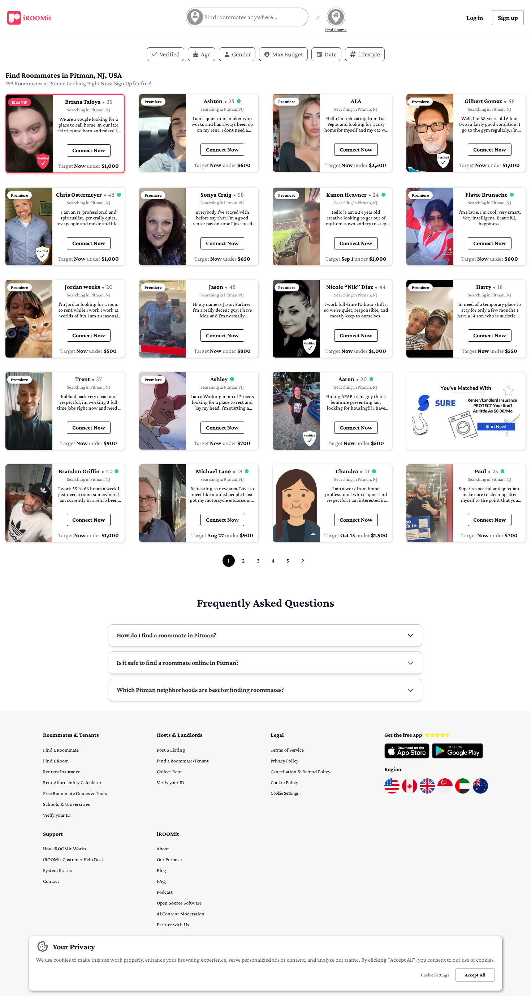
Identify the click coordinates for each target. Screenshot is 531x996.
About (163, 848)
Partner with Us (173, 924)
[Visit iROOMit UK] (427, 792)
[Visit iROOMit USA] (392, 792)
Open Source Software (179, 903)
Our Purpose (169, 859)
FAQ (161, 881)
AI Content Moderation (180, 913)
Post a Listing (171, 750)
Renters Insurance (61, 771)
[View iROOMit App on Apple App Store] (406, 757)
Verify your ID (56, 815)
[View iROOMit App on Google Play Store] (457, 757)
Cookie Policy (284, 782)
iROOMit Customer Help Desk (73, 859)
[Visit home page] (29, 18)
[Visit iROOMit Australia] (480, 792)
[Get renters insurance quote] (466, 411)
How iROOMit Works (64, 848)
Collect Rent (169, 771)
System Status (57, 870)
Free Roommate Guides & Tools (75, 793)
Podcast (165, 892)
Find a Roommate (61, 750)
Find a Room (56, 761)
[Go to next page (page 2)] (303, 561)
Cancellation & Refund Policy (300, 771)
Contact (51, 881)
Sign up (508, 17)
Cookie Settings (285, 793)
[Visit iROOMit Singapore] (445, 792)
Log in (474, 17)
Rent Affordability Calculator (72, 782)
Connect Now (88, 150)
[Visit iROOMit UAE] (462, 792)
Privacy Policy (284, 761)
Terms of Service (287, 750)
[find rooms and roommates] (317, 18)
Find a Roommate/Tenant (183, 761)
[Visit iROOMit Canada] (409, 792)
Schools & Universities (66, 804)
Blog (161, 870)
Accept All (475, 975)
